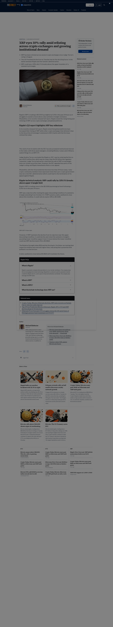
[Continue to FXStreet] (109, 3)
